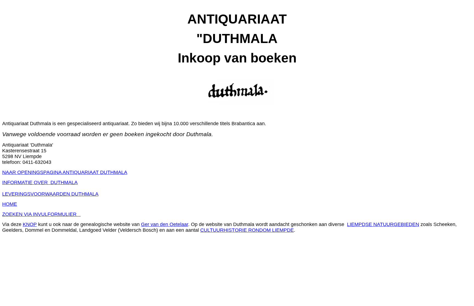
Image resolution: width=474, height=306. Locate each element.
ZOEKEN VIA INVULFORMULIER (41, 214)
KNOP (30, 224)
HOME (9, 204)
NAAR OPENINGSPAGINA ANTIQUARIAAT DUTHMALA (64, 172)
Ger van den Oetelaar (164, 224)
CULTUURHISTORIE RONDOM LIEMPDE (247, 230)
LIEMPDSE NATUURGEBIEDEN (383, 224)
